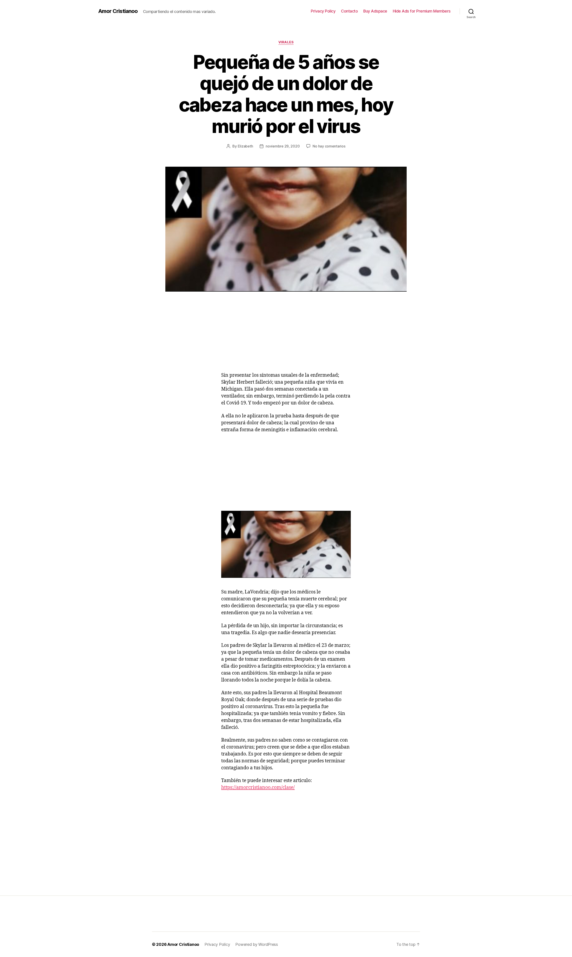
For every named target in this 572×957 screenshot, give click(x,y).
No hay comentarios (329, 146)
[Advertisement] (65, 340)
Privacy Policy (323, 11)
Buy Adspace (375, 11)
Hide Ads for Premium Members (422, 11)
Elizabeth (245, 146)
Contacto (349, 11)
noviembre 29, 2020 (283, 146)
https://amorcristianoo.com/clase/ (258, 788)
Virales (286, 42)
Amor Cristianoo (118, 11)
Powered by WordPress (256, 944)
